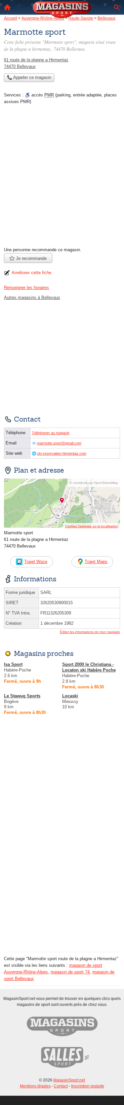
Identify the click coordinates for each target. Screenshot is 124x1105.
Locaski (70, 695)
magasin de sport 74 (70, 971)
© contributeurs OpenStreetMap (93, 483)
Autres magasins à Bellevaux (32, 297)
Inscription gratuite (87, 1086)
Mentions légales (35, 1086)
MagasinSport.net (69, 1080)
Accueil (7, 7)
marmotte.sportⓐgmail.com (59, 443)
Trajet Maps (96, 561)
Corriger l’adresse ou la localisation (91, 526)
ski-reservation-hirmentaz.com (61, 453)
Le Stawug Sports (22, 695)
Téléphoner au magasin (50, 433)
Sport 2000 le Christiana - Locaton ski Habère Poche (89, 667)
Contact (61, 1086)
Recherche (116, 7)
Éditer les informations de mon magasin (90, 632)
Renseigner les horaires (26, 287)
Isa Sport (13, 664)
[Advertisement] (62, 178)
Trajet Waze (35, 561)
